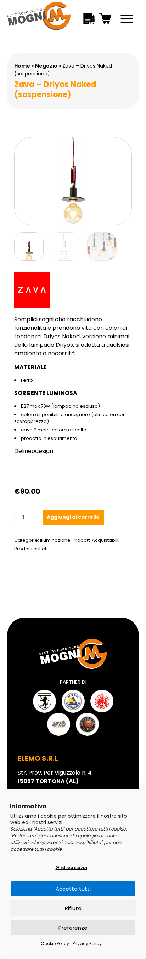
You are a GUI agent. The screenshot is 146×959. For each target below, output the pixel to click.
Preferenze (73, 927)
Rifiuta (73, 908)
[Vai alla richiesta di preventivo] (89, 20)
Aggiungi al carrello (73, 517)
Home (22, 65)
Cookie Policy (55, 944)
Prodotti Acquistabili (95, 540)
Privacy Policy (87, 944)
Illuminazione (55, 540)
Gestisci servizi (71, 868)
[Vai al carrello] (105, 19)
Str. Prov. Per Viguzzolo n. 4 (55, 777)
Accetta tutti (73, 888)
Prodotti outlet (30, 548)
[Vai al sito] (44, 701)
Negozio (46, 65)
